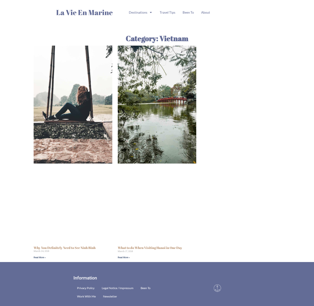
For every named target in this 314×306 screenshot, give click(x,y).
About (205, 12)
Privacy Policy (85, 288)
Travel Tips (167, 12)
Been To (188, 12)
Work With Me (86, 296)
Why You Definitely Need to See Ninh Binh (65, 247)
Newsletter (110, 296)
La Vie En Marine (84, 12)
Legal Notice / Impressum (117, 288)
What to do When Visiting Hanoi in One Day (150, 247)
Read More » (40, 257)
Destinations (138, 12)
